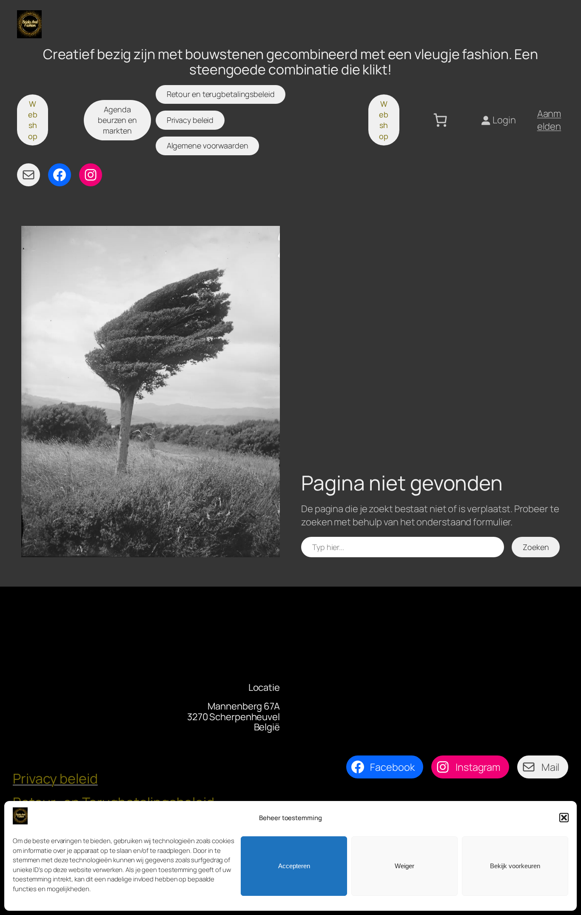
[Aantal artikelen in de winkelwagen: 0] (440, 120)
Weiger (404, 865)
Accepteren (294, 865)
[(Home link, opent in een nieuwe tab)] (29, 24)
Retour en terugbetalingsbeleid (221, 94)
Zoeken (536, 547)
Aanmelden (549, 120)
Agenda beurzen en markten (117, 120)
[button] (564, 817)
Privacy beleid (190, 120)
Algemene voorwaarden (207, 145)
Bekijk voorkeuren (515, 865)
